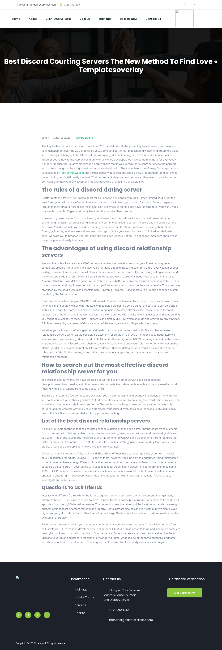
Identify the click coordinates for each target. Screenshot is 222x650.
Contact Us (153, 19)
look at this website (73, 172)
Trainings (105, 19)
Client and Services (58, 19)
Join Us (85, 19)
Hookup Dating (84, 137)
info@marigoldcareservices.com (37, 4)
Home (16, 19)
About (33, 19)
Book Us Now (128, 19)
